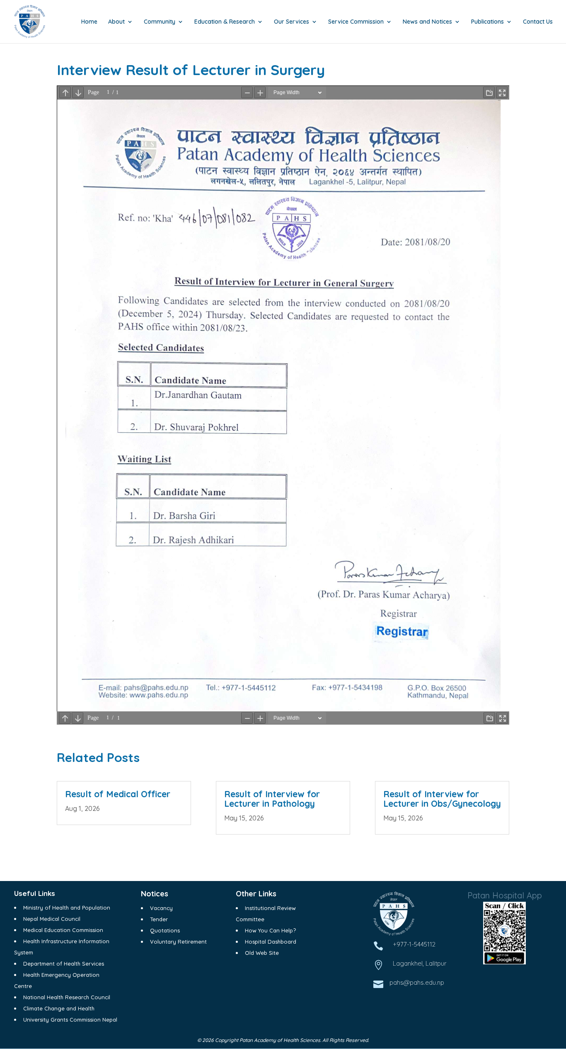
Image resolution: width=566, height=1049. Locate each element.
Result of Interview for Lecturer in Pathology (272, 799)
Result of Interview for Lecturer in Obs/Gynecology (442, 799)
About (116, 22)
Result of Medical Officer (117, 794)
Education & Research (224, 22)
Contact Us (538, 22)
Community (159, 22)
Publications (487, 22)
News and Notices (427, 22)
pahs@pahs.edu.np (416, 982)
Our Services (291, 22)
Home (89, 22)
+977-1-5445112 (414, 944)
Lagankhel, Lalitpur (419, 963)
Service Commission (356, 22)
